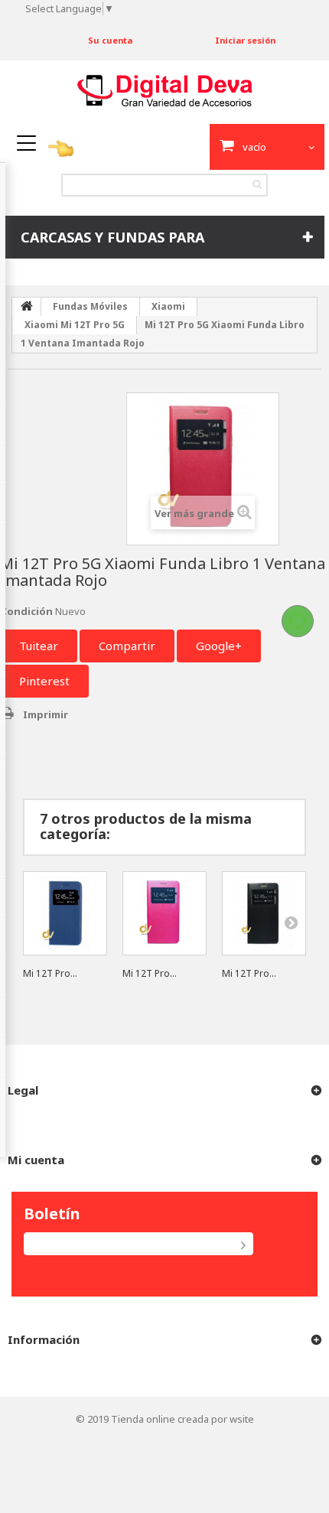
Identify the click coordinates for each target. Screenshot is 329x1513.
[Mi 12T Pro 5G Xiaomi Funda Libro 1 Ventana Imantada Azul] (65, 913)
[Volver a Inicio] (26, 307)
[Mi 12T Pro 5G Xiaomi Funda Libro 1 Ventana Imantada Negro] (264, 913)
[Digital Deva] (164, 90)
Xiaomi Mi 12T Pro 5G (74, 324)
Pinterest (44, 680)
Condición (26, 611)
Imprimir (45, 714)
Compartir (127, 645)
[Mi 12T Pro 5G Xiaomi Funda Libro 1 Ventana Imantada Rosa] (164, 913)
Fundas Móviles (90, 306)
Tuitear (38, 645)
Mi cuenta (36, 1159)
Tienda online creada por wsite (182, 1419)
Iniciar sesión (245, 40)
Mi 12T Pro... (50, 973)
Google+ (219, 645)
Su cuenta (110, 40)
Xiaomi (168, 306)
